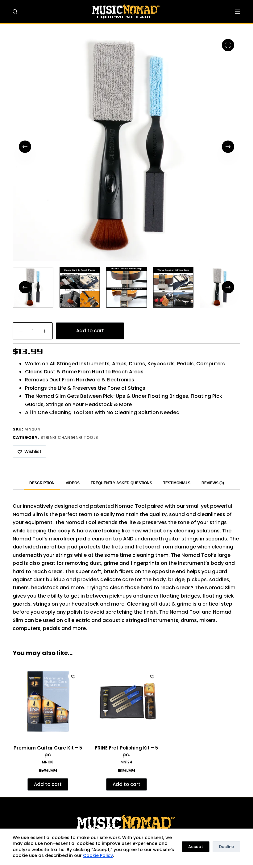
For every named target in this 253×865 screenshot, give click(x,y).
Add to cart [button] (48, 784)
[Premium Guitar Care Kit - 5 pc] (48, 702)
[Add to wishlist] (73, 676)
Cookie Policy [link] (98, 855)
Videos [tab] (73, 483)
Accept (195, 847)
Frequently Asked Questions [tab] (121, 483)
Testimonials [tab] (176, 483)
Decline (226, 847)
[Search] (15, 11)
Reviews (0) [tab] (212, 483)
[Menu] (237, 12)
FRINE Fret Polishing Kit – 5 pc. (126, 751)
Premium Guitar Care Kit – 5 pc (48, 751)
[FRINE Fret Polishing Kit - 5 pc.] (126, 702)
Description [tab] (42, 483)
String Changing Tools (69, 437)
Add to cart (90, 330)
